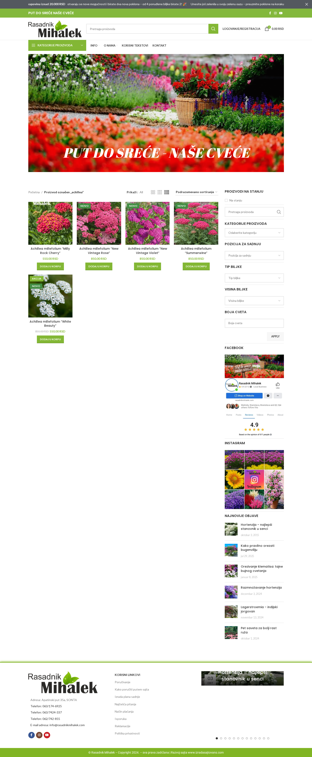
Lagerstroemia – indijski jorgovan (259, 609)
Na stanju (235, 200)
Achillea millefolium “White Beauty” (50, 323)
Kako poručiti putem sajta (132, 689)
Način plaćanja (124, 711)
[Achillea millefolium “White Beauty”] (50, 296)
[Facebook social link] (270, 13)
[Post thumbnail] (231, 530)
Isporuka (121, 719)
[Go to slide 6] (238, 738)
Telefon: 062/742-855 (45, 719)
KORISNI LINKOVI (127, 675)
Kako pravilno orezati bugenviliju (257, 548)
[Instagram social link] (275, 13)
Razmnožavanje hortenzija (261, 587)
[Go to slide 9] (251, 738)
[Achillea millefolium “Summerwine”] (196, 223)
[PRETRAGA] (213, 29)
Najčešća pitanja (125, 704)
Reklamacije (122, 726)
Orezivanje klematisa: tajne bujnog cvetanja (262, 568)
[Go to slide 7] (242, 738)
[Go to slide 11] (260, 738)
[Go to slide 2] (221, 738)
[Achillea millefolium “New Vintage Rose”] (99, 223)
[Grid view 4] (166, 192)
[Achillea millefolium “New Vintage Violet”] (147, 223)
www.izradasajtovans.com (206, 752)
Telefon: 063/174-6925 (46, 706)
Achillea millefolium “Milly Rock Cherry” (50, 250)
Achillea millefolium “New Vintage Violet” (147, 250)
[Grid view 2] (153, 192)
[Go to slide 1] (217, 738)
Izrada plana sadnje (127, 696)
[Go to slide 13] (268, 738)
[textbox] (254, 233)
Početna (34, 192)
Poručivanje (122, 682)
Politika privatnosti (127, 733)
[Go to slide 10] (255, 738)
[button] (50, 266)
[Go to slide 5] (234, 738)
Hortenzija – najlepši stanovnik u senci (256, 527)
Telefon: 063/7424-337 (46, 712)
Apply (275, 336)
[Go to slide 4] (230, 738)
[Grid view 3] (160, 192)
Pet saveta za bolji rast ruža (259, 630)
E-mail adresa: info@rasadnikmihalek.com (57, 725)
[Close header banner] (306, 4)
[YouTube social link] (281, 13)
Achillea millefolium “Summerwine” (196, 250)
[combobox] (254, 232)
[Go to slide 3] (225, 738)
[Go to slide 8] (247, 738)
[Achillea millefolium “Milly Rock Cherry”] (50, 223)
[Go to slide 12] (264, 738)
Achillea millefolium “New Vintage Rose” (99, 250)
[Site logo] (55, 28)
